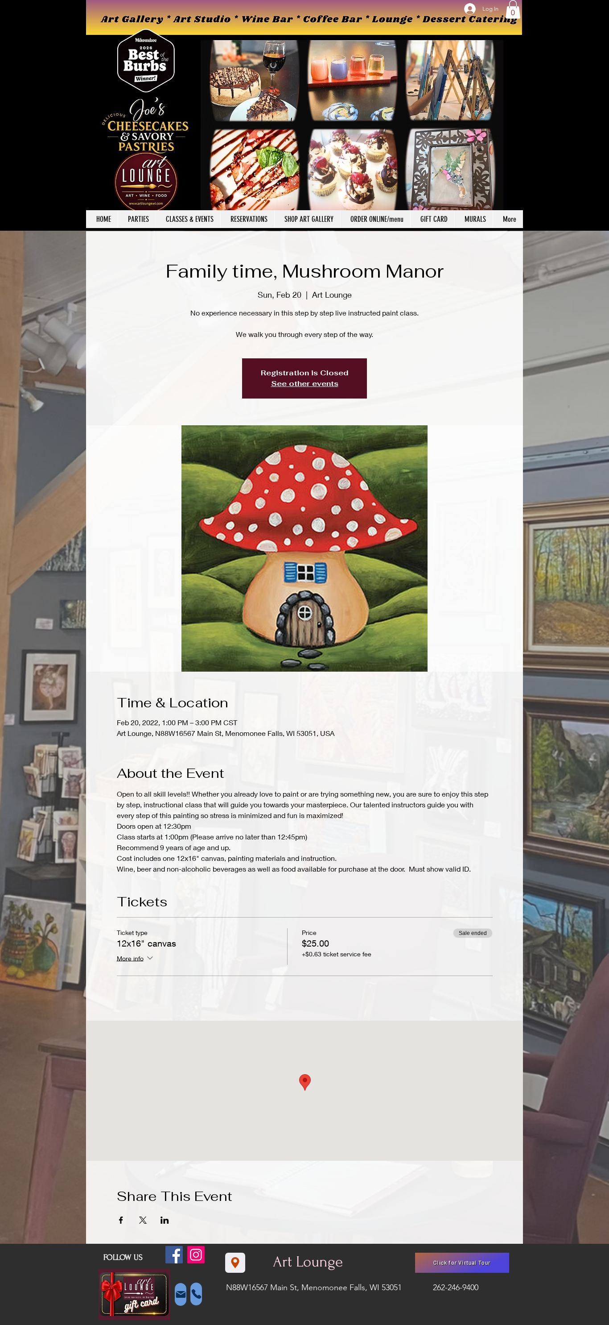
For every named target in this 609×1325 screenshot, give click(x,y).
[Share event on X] (143, 1220)
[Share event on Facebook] (121, 1220)
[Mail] (180, 1294)
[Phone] (196, 1294)
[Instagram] (196, 1254)
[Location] (235, 1263)
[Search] (513, 115)
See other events (304, 383)
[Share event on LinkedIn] (164, 1220)
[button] (513, 9)
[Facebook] (174, 1254)
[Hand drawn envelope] (134, 1294)
